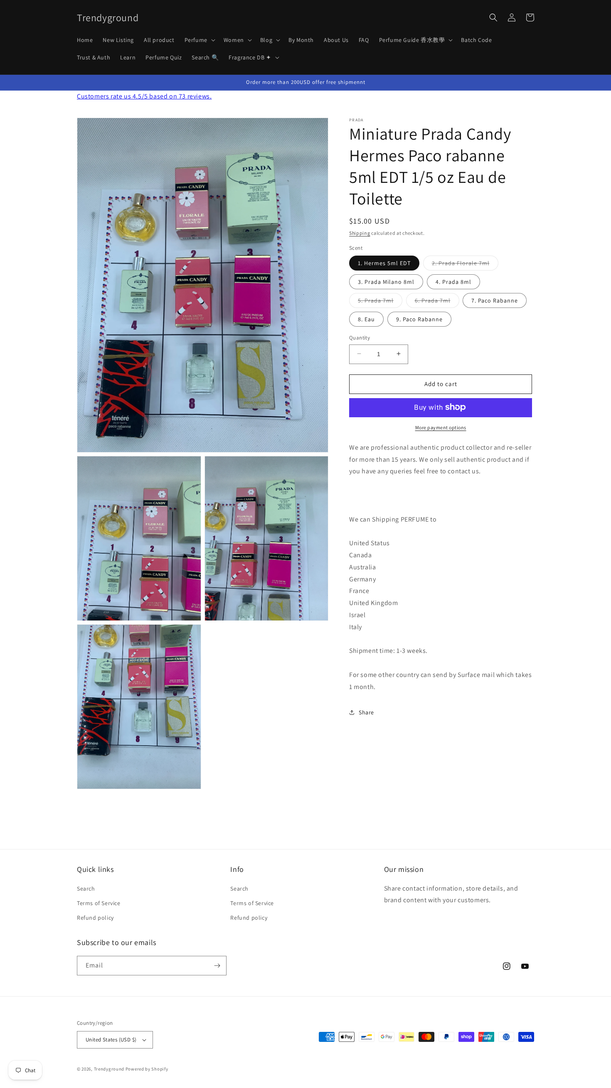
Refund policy (95, 917)
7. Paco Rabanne (494, 300)
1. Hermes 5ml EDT (384, 262)
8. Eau (366, 318)
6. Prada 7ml (437, 302)
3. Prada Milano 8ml (386, 281)
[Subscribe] (217, 965)
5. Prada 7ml (380, 302)
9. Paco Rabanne (419, 318)
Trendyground (109, 1069)
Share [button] (366, 712)
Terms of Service (99, 903)
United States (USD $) (111, 1039)
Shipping (359, 233)
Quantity (359, 337)
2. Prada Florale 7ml (465, 264)
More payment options (440, 427)
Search (86, 888)
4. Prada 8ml (453, 281)
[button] (199, 40)
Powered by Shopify (147, 1069)
